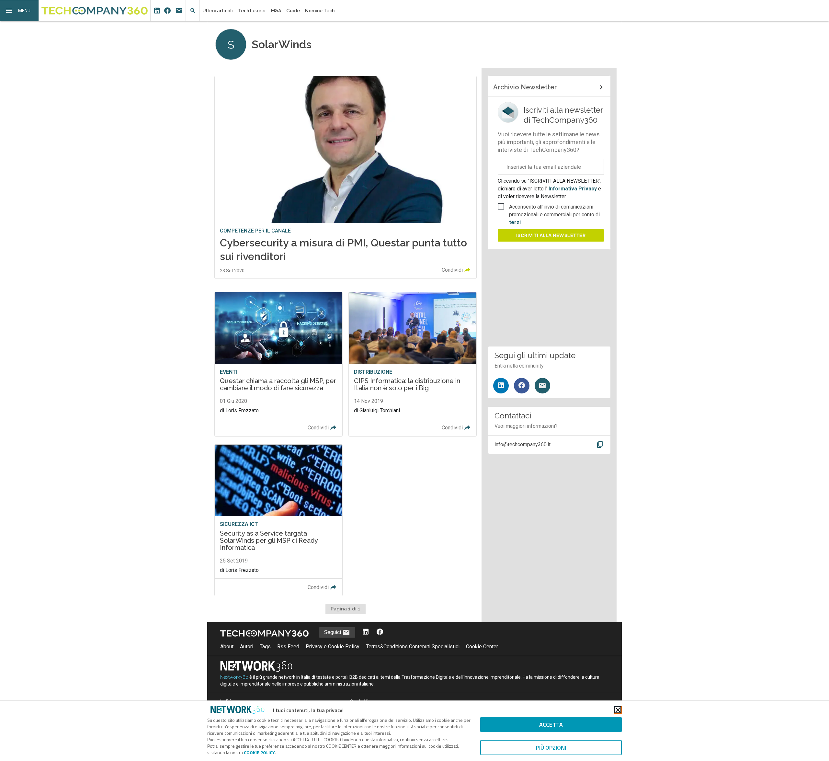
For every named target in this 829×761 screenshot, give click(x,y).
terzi (515, 222)
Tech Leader (252, 10)
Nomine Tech (320, 10)
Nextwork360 (234, 677)
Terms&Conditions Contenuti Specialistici (413, 646)
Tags (265, 646)
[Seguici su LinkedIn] (501, 385)
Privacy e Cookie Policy (332, 646)
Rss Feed (288, 646)
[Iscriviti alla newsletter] (542, 385)
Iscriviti (551, 235)
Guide (293, 10)
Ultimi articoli (217, 10)
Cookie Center (482, 646)
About (226, 646)
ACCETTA (551, 724)
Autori (246, 646)
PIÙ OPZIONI (551, 747)
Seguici (333, 632)
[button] (19, 10)
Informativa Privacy (572, 189)
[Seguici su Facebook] (521, 385)
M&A (276, 10)
